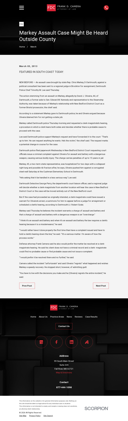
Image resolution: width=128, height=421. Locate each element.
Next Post (101, 285)
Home (33, 316)
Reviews (78, 316)
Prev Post (27, 285)
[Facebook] (56, 342)
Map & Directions (64, 372)
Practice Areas (57, 316)
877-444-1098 (64, 387)
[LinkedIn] (71, 342)
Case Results (91, 316)
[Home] (64, 7)
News (69, 316)
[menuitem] (22, 415)
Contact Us (64, 326)
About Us (43, 316)
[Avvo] (86, 342)
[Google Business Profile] (41, 342)
